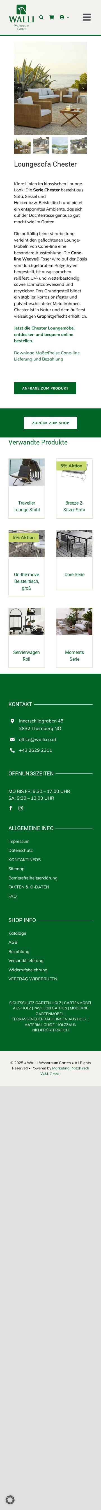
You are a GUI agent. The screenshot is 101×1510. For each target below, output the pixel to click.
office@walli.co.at (37, 739)
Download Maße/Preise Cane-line (47, 352)
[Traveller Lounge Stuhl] (27, 461)
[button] (41, 17)
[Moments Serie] (74, 611)
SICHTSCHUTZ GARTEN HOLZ (36, 1002)
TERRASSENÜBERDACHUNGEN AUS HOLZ (50, 1019)
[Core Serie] (74, 533)
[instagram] (21, 808)
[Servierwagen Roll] (27, 611)
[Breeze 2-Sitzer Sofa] (74, 461)
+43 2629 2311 (35, 750)
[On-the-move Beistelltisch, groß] (27, 533)
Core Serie (74, 574)
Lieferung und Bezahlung (38, 359)
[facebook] (10, 808)
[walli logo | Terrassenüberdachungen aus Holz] (21, 6)
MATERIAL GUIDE (40, 1024)
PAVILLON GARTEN (50, 1008)
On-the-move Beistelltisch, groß (26, 581)
